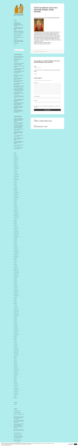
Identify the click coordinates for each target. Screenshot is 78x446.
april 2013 (15, 381)
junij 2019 (15, 261)
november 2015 (16, 331)
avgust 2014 (16, 355)
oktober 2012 (16, 391)
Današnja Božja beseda (17, 412)
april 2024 (15, 169)
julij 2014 (15, 357)
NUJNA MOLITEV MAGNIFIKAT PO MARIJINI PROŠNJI (18, 132)
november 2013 (16, 370)
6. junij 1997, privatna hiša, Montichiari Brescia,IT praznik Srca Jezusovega (18, 93)
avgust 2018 (16, 277)
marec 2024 (15, 171)
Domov (15, 19)
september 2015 (16, 334)
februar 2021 (16, 228)
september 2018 (16, 275)
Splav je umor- (16, 61)
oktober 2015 (16, 332)
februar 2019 (16, 267)
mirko (35, 66)
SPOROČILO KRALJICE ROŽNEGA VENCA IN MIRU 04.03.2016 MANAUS (18, 126)
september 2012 (16, 393)
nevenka (15, 404)
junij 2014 (15, 359)
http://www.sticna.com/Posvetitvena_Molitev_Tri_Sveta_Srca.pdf (19, 430)
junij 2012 (15, 398)
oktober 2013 (16, 372)
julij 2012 (15, 396)
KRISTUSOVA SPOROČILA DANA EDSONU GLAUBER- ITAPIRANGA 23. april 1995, (19, 103)
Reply (36, 74)
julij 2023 (15, 181)
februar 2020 (16, 248)
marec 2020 (15, 246)
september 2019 (16, 256)
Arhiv (15, 44)
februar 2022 (16, 208)
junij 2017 (15, 300)
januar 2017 (16, 308)
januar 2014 (16, 367)
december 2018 (16, 270)
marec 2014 (15, 363)
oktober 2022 (16, 195)
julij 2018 (15, 279)
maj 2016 (15, 321)
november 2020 (16, 233)
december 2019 (16, 251)
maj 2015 (15, 341)
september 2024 (16, 168)
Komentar (36, 82)
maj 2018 (15, 282)
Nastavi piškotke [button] (71, 444)
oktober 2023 (16, 177)
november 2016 (16, 311)
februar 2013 (16, 385)
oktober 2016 (16, 313)
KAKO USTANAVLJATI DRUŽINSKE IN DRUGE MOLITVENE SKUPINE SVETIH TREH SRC (18, 24)
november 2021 (16, 213)
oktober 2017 (16, 293)
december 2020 (16, 231)
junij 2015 (15, 339)
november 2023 (16, 176)
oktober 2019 (16, 254)
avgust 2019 (16, 257)
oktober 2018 (16, 274)
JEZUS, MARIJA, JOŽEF (17, 35)
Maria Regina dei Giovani (18, 434)
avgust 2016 (16, 316)
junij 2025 (15, 161)
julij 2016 (15, 318)
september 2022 (16, 197)
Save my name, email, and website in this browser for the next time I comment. (47, 107)
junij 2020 (15, 241)
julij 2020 (15, 239)
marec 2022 (15, 207)
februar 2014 (16, 365)
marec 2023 (15, 187)
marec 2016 (15, 324)
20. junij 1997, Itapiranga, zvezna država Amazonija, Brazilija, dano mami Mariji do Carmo (19, 89)
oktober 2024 (16, 166)
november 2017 (16, 292)
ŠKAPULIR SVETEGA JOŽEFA (18, 33)
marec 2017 (15, 305)
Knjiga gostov (16, 38)
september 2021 (16, 217)
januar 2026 (16, 158)
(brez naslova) (16, 73)
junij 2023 (15, 182)
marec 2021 (15, 226)
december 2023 (16, 174)
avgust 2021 (16, 218)
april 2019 (15, 264)
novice (46, 51)
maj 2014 (15, 360)
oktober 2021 (16, 215)
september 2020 (16, 236)
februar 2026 (16, 156)
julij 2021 (15, 220)
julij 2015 (15, 337)
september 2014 (16, 354)
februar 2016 (16, 326)
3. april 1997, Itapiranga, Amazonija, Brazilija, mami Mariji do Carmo (19, 96)
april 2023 (15, 186)
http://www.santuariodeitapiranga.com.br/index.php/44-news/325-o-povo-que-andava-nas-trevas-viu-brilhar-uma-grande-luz (19, 425)
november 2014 (16, 350)
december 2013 (16, 368)
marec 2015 (15, 344)
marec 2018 (15, 285)
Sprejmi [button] (75, 444)
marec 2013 (15, 383)
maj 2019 (15, 262)
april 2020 (15, 244)
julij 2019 (15, 259)
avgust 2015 (16, 336)
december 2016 (16, 310)
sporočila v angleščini (17, 438)
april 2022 (15, 205)
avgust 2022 (16, 199)
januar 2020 (16, 249)
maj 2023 (15, 184)
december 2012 (16, 388)
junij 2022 (15, 202)
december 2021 (16, 212)
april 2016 (15, 323)
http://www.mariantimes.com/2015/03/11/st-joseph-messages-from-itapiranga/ (19, 417)
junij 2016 (15, 319)
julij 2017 (15, 298)
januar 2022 (16, 210)
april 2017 (15, 303)
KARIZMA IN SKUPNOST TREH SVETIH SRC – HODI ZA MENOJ (18, 32)
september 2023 (16, 179)
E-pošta (35, 100)
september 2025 (16, 159)
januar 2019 (16, 269)
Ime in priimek (37, 96)
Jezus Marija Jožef (18, 15)
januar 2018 (16, 288)
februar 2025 (16, 164)
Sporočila (15, 21)
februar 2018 (16, 287)
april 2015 (15, 342)
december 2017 (16, 290)
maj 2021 (15, 223)
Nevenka (15, 118)
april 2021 (15, 225)
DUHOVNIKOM (16, 43)
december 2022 (16, 192)
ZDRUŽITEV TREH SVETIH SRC (18, 37)
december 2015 (16, 329)
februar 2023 (16, 189)
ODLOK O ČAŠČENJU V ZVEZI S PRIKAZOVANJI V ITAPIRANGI (18, 41)
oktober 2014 (16, 352)
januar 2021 (16, 230)
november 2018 (16, 272)
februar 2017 (16, 306)
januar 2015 (16, 347)
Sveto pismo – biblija (17, 442)
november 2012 (16, 390)
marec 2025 (15, 163)
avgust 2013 (16, 375)
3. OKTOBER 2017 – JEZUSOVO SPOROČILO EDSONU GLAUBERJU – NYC (18, 107)
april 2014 (15, 362)
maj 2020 (15, 243)
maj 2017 (15, 301)
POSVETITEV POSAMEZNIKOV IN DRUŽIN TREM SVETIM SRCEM (18, 28)
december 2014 (16, 349)
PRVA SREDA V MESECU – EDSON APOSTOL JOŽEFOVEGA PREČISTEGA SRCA (18, 111)
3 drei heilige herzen (17, 410)
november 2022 (16, 194)
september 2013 (16, 373)
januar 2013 (16, 386)
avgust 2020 (16, 238)
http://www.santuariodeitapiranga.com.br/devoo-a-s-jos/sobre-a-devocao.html (19, 421)
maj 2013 (15, 380)
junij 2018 (15, 280)
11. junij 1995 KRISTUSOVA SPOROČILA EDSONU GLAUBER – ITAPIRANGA (19, 100)
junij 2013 (15, 378)
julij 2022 (15, 200)
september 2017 (16, 295)
